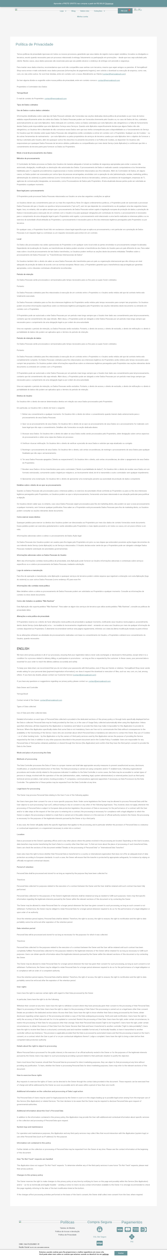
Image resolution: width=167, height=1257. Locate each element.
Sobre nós (84, 11)
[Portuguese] (140, 10)
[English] (136, 10)
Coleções (98, 11)
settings (105, 1254)
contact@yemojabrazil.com (114, 74)
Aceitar (121, 1253)
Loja (62, 11)
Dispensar (109, 3)
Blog (73, 11)
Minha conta (82, 17)
